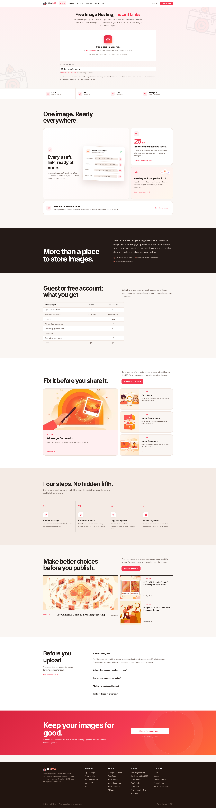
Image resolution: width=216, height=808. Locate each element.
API (103, 3)
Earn (97, 3)
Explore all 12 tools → (132, 381)
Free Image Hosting (138, 773)
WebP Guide (135, 783)
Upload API (89, 783)
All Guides (134, 793)
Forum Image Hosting (138, 790)
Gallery (71, 3)
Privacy (165, 804)
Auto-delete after (68, 65)
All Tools (111, 790)
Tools (79, 3)
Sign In (154, 3)
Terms (159, 804)
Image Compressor (115, 783)
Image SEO (135, 786)
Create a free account (68, 73)
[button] (108, 45)
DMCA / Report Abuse (161, 786)
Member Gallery (91, 776)
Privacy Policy (159, 783)
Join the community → (142, 192)
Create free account (148, 731)
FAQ (86, 786)
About (156, 773)
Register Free (166, 3)
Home (62, 3)
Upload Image (90, 773)
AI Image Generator (115, 773)
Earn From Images (91, 779)
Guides (89, 3)
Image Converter (114, 786)
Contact (156, 776)
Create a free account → (143, 160)
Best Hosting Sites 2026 (139, 776)
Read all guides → (131, 568)
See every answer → (50, 675)
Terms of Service (160, 779)
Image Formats (136, 779)
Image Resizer (113, 779)
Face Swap (112, 776)
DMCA (171, 804)
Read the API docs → (162, 208)
